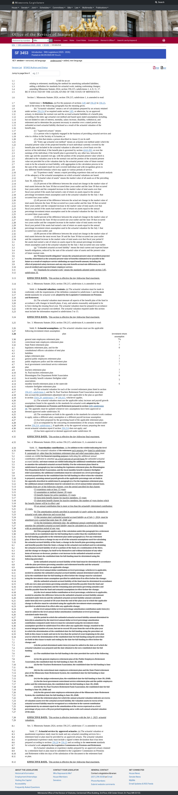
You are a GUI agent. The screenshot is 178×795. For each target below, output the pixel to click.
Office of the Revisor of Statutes (42, 34)
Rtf (164, 68)
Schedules (44, 8)
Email (109, 777)
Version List (17, 67)
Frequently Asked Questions (27, 787)
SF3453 (46, 45)
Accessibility (20, 784)
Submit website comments (103, 784)
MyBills (132, 780)
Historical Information (24, 773)
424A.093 (87, 150)
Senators (57, 780)
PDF (157, 68)
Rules (72, 40)
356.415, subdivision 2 (35, 392)
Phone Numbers (98, 781)
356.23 (102, 103)
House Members (60, 777)
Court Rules (81, 40)
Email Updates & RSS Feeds (141, 784)
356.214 (41, 111)
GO (50, 40)
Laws (65, 40)
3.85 (84, 103)
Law (76, 8)
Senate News (135, 777)
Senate (24, 8)
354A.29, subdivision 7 (44, 397)
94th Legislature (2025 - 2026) (29, 45)
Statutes (57, 40)
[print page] (163, 40)
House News (134, 773)
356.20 (93, 103)
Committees (58, 8)
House (14, 8)
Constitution (93, 40)
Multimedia (87, 8)
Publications (101, 8)
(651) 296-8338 (98, 777)
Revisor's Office (107, 40)
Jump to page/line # (21, 73)
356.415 (61, 397)
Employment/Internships (26, 777)
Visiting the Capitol (23, 780)
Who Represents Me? (62, 773)
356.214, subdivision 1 (42, 425)
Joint (33, 8)
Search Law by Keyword (127, 40)
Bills (69, 8)
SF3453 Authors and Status (36, 67)
